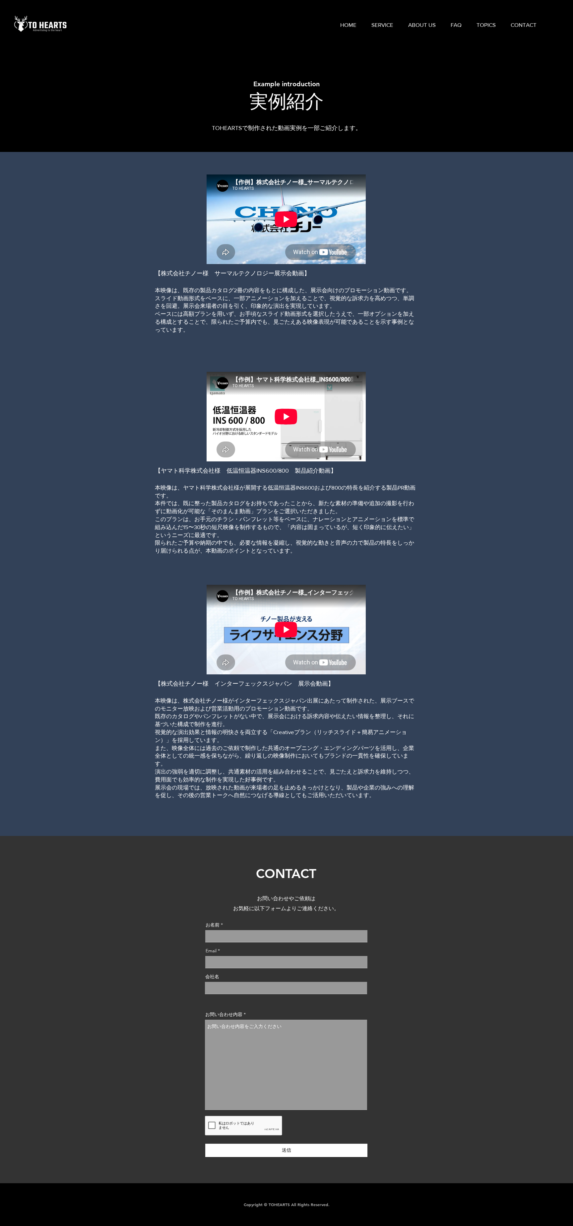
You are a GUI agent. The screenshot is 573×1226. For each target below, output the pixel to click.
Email (211, 950)
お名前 (213, 924)
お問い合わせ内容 (223, 1014)
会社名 (212, 976)
